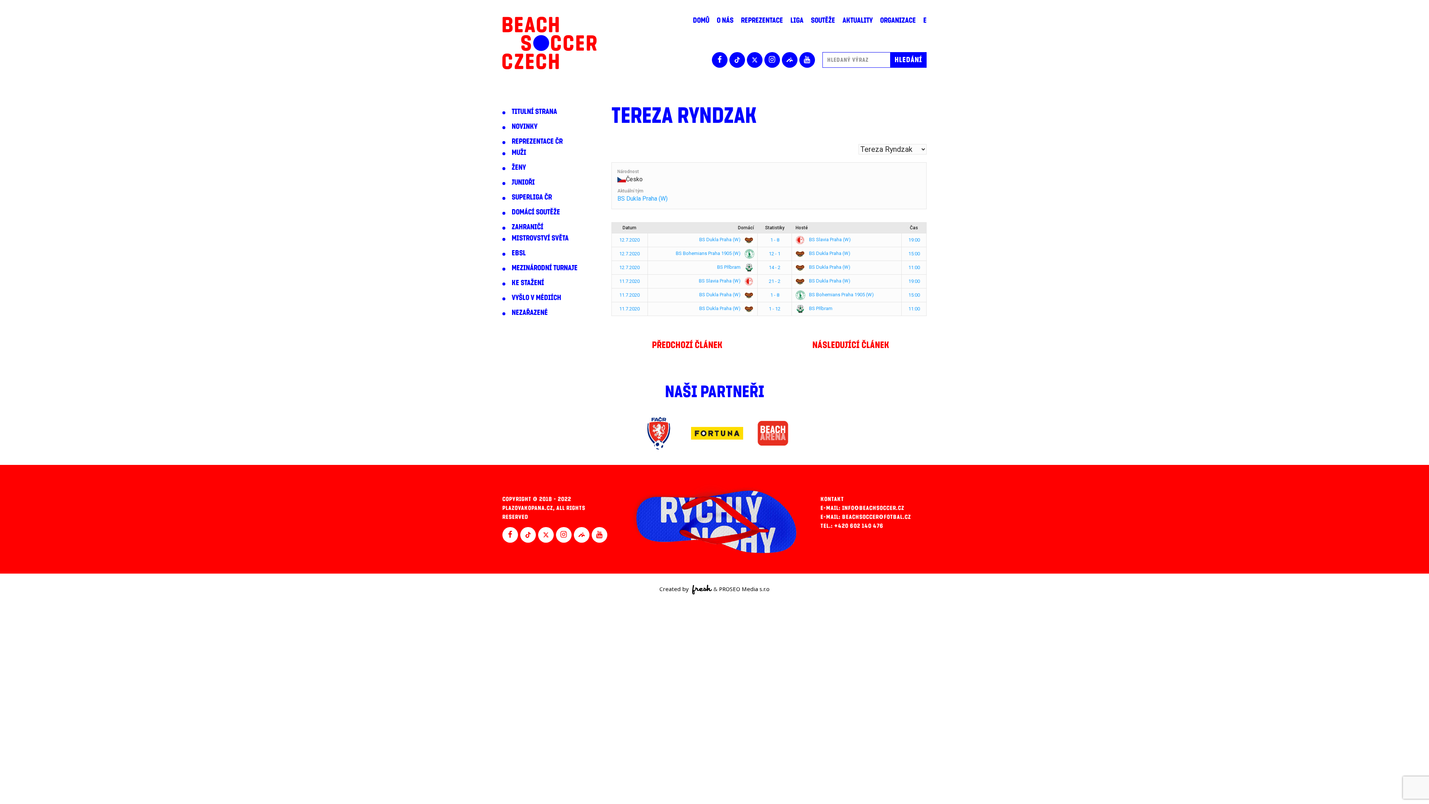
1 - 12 (774, 309)
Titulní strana (534, 111)
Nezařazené (530, 312)
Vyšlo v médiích (536, 298)
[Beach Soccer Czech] (549, 43)
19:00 (914, 240)
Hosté (802, 227)
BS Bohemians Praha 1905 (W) (709, 253)
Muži (519, 152)
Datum (629, 227)
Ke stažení (528, 283)
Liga (796, 20)
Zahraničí (527, 227)
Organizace (898, 20)
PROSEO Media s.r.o (744, 589)
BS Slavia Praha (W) (829, 239)
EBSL (519, 253)
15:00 (914, 253)
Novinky (524, 126)
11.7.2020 (629, 281)
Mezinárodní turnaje (545, 268)
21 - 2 (774, 281)
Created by (674, 589)
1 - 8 (774, 240)
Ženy (519, 167)
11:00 (914, 267)
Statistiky (774, 227)
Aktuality (858, 20)
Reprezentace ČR (537, 141)
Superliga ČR (532, 197)
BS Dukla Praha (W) (642, 198)
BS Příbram (729, 267)
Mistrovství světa (540, 238)
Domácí (746, 227)
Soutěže (823, 20)
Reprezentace (762, 20)
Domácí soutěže (536, 212)
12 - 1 (774, 253)
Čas (914, 227)
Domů (701, 20)
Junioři (523, 182)
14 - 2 (774, 267)
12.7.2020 (629, 240)
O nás (725, 20)
